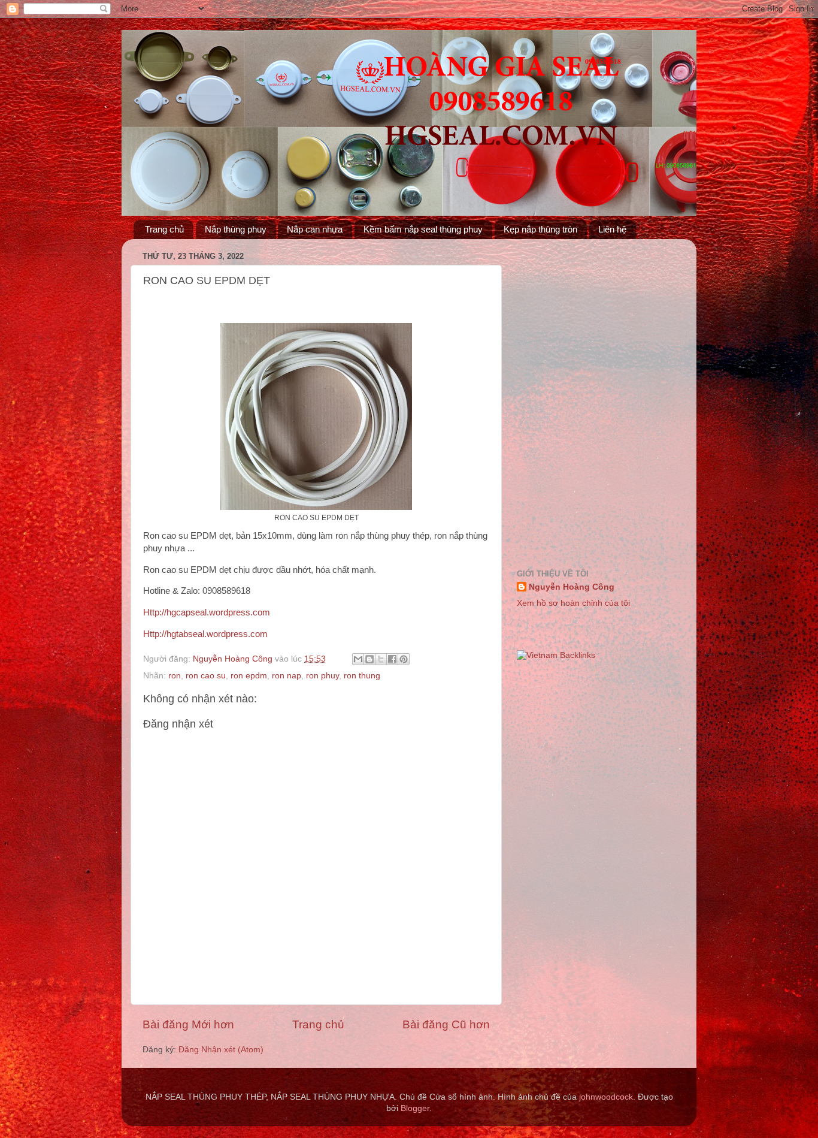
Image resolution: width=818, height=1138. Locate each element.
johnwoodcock (606, 1096)
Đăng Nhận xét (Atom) (220, 1049)
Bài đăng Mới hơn (188, 1024)
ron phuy (322, 675)
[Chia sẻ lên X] (381, 659)
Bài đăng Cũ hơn (446, 1024)
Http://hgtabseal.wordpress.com (205, 634)
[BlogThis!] (369, 659)
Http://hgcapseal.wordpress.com (206, 612)
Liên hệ (612, 229)
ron (174, 675)
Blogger (415, 1108)
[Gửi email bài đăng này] (358, 659)
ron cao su (206, 675)
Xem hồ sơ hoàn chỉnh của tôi (573, 603)
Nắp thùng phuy (235, 229)
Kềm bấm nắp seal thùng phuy (423, 229)
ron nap (286, 675)
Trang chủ (164, 229)
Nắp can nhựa (315, 229)
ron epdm (249, 675)
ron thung (362, 675)
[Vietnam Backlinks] (556, 655)
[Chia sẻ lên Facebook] (392, 659)
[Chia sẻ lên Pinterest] (404, 659)
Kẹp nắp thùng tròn (540, 229)
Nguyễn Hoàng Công (571, 586)
